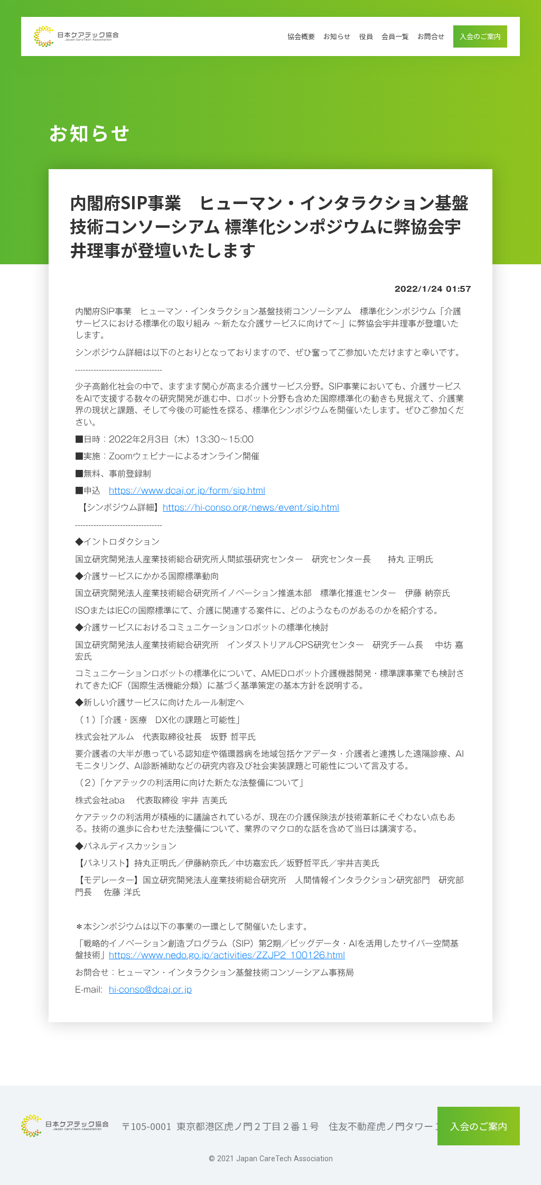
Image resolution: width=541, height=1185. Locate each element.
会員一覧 (395, 36)
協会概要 (301, 36)
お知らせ (337, 36)
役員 (366, 36)
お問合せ (431, 36)
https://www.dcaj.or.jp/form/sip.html (187, 490)
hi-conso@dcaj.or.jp (150, 989)
